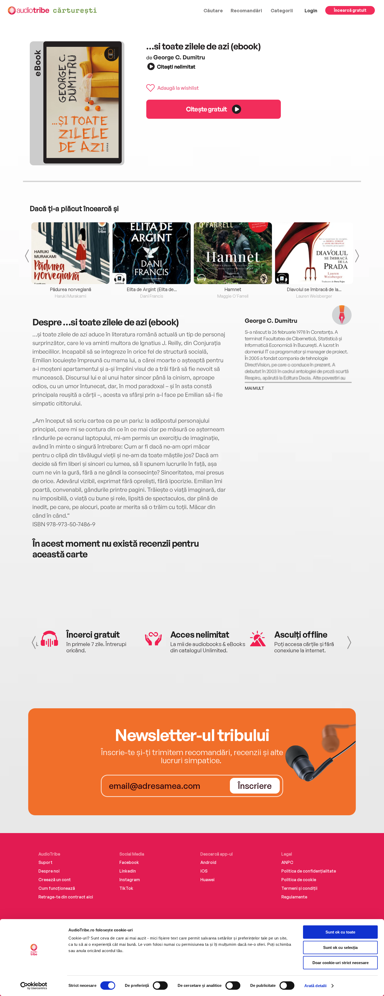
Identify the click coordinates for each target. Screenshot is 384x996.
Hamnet (232, 289)
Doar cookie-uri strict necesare (340, 962)
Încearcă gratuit (350, 10)
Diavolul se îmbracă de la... (314, 289)
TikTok (126, 888)
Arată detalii (315, 985)
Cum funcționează (56, 888)
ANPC (287, 862)
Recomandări (246, 10)
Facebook (129, 862)
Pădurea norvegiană (70, 289)
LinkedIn (127, 871)
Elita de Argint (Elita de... (152, 289)
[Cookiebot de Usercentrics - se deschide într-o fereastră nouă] (34, 986)
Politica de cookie (298, 879)
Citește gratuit (206, 109)
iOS (203, 871)
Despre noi (49, 871)
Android (208, 862)
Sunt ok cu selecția (340, 947)
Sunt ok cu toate (340, 932)
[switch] (160, 985)
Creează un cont (54, 879)
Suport (45, 862)
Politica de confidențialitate (308, 871)
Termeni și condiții (299, 888)
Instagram (129, 879)
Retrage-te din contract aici (65, 896)
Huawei (207, 879)
